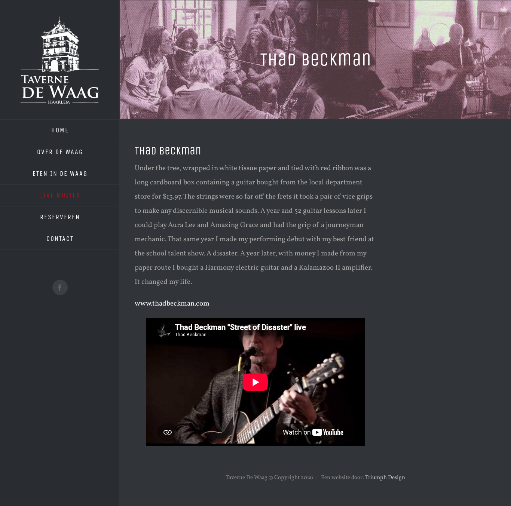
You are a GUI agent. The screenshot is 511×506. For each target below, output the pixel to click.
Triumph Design (385, 478)
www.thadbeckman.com (172, 304)
